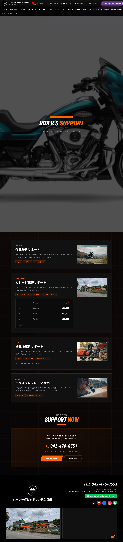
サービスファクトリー (41, 9)
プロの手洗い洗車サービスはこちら (26, 363)
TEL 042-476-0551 (100, 484)
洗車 (97, 9)
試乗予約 (91, 9)
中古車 (84, 9)
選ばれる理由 (13, 9)
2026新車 (22, 9)
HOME (5, 9)
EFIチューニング (54, 9)
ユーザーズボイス (68, 9)
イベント (77, 9)
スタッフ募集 (105, 9)
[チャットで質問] (112, 537)
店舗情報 (113, 9)
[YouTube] (33, 3)
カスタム (30, 9)
